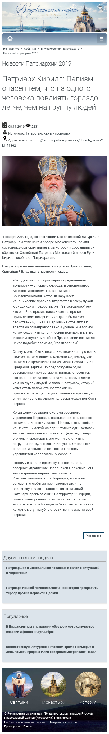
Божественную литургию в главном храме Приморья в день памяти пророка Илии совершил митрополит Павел (51, 649)
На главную (11, 49)
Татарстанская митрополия (47, 133)
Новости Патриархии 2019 (20, 53)
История (88, 702)
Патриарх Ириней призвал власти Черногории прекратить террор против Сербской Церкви (52, 590)
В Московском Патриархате (60, 49)
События (30, 49)
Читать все (93, 535)
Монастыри (53, 702)
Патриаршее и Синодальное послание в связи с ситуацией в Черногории (52, 570)
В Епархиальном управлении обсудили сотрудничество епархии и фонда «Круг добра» (50, 628)
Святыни (19, 702)
